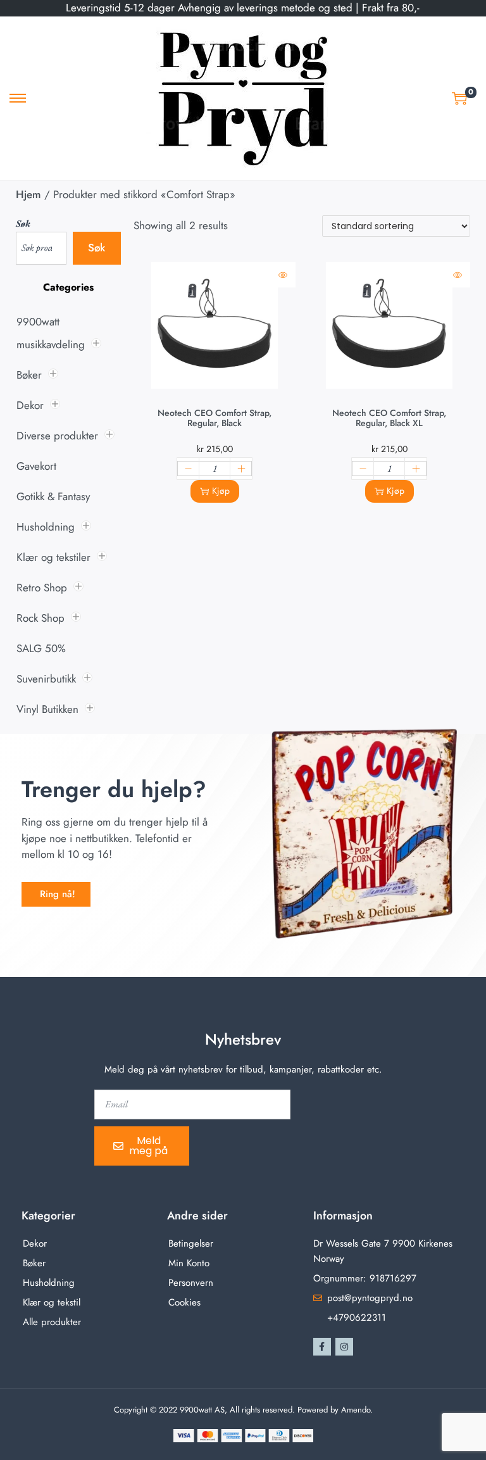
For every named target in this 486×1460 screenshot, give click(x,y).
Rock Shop (40, 618)
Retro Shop (41, 587)
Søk (23, 223)
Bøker (29, 374)
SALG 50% (41, 648)
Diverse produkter (57, 435)
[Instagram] (344, 1347)
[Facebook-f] (322, 1347)
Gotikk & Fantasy (53, 496)
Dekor (30, 405)
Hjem (28, 194)
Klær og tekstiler (53, 557)
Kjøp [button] (221, 490)
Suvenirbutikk (46, 678)
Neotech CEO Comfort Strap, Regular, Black (214, 417)
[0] (459, 98)
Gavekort (36, 466)
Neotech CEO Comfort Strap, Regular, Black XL (389, 417)
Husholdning (45, 526)
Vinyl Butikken (47, 709)
